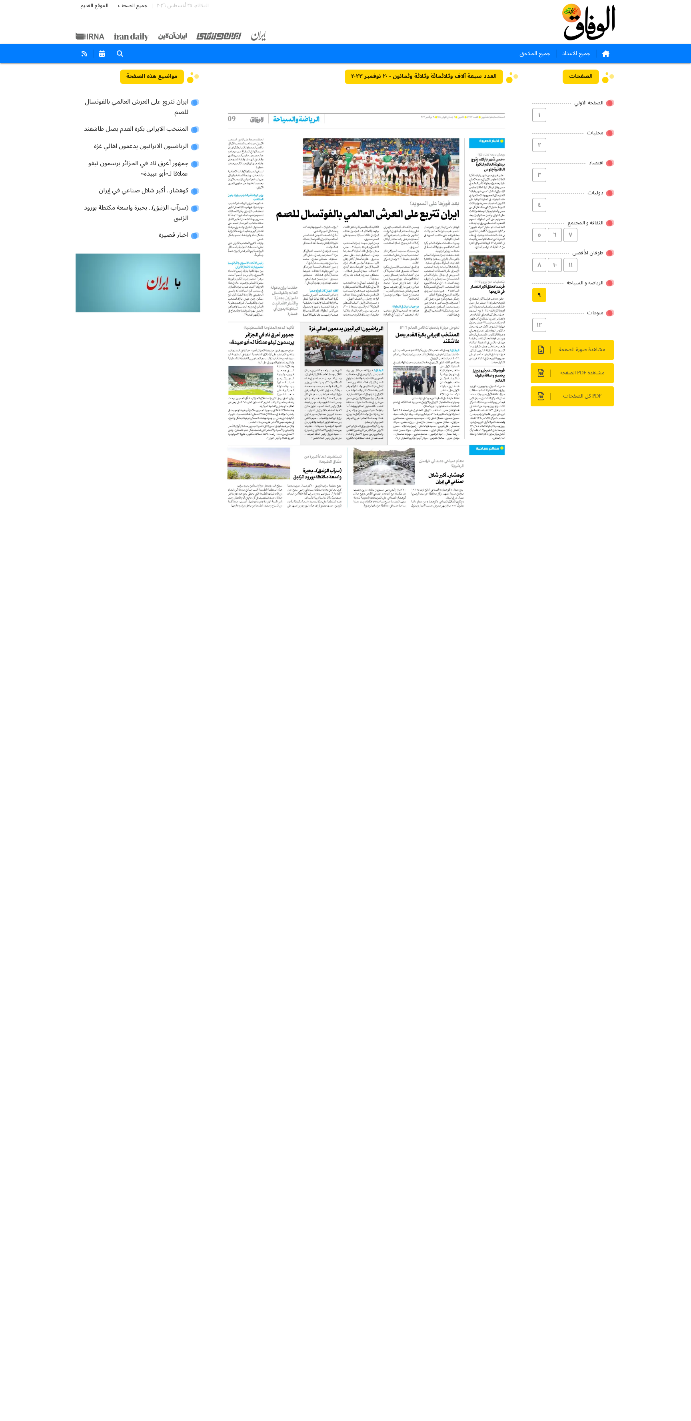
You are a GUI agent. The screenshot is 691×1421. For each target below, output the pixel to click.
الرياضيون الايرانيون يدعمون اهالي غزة (141, 146)
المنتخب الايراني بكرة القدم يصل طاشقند (136, 129)
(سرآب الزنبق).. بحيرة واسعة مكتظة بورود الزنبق (136, 213)
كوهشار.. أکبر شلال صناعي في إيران (143, 191)
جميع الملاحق (534, 53)
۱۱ (571, 265)
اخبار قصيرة (173, 235)
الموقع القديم (94, 6)
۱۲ (539, 325)
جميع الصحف (133, 6)
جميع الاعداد (576, 53)
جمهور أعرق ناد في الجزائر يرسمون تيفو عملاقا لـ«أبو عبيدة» (138, 168)
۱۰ (555, 265)
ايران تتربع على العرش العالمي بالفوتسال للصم (136, 107)
